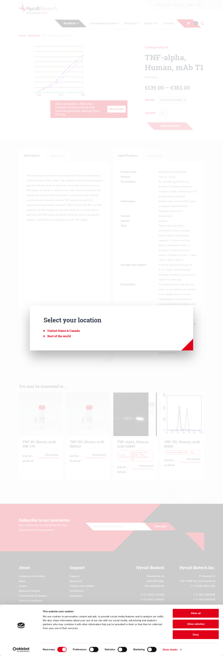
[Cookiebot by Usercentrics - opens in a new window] (21, 649)
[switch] (93, 649)
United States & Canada (63, 331)
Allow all (196, 613)
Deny (196, 634)
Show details (170, 649)
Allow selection (196, 624)
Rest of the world (59, 336)
